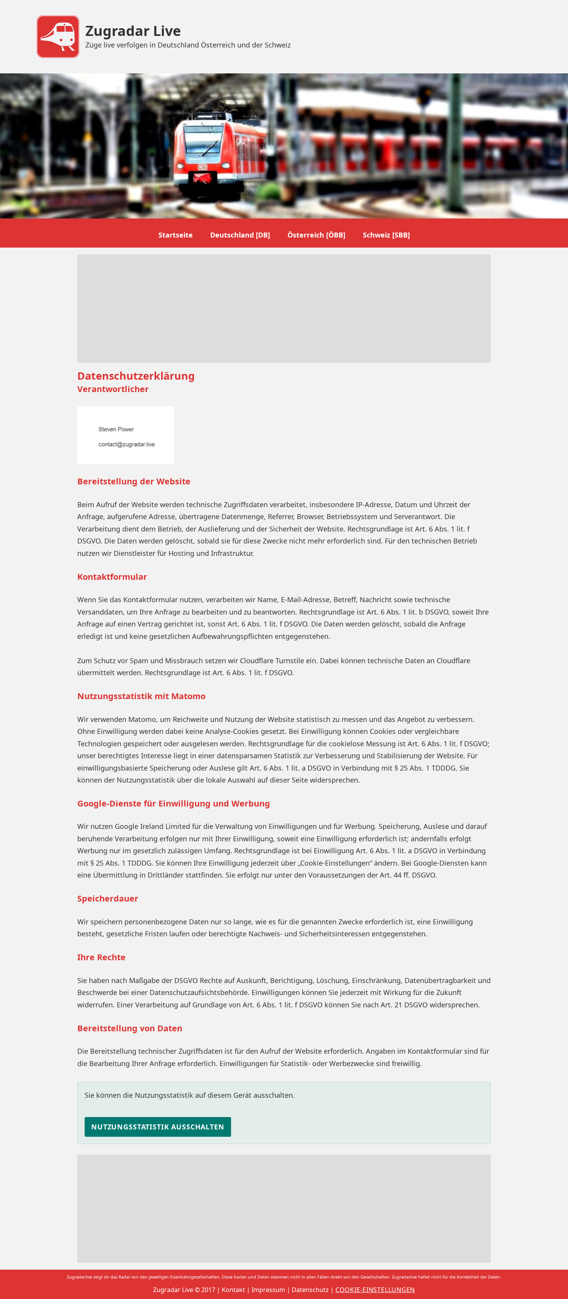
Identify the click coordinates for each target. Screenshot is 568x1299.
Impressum (268, 1289)
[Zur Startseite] (58, 36)
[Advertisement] (284, 309)
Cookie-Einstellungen (375, 1289)
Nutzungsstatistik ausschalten (157, 1126)
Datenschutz (310, 1289)
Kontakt (233, 1289)
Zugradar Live (133, 30)
